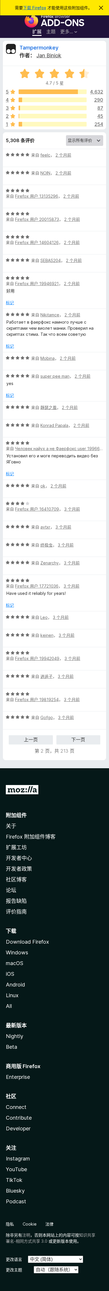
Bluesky (15, 1191)
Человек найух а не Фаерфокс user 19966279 (61, 448)
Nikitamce (49, 314)
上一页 (31, 739)
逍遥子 (46, 676)
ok (42, 485)
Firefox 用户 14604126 (37, 242)
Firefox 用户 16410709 (37, 509)
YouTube (16, 1169)
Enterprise (18, 1077)
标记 (10, 302)
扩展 (37, 31)
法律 (49, 1224)
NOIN (45, 172)
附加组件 (16, 815)
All (9, 1006)
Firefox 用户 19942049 (37, 658)
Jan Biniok (48, 55)
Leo (44, 617)
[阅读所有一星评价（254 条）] (53, 124)
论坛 (11, 890)
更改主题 (14, 1269)
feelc (45, 155)
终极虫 (46, 544)
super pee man (54, 376)
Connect (16, 1107)
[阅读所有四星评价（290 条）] (53, 100)
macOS (14, 963)
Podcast (16, 1201)
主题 (51, 31)
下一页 (78, 739)
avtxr (45, 527)
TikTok (14, 1180)
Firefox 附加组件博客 (31, 837)
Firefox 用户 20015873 (37, 219)
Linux (12, 995)
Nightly (14, 1036)
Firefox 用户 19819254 (37, 699)
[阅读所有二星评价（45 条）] (53, 116)
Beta (11, 1047)
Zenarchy (49, 562)
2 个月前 (63, 155)
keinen (46, 635)
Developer (18, 1128)
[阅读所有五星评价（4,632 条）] (53, 91)
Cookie (30, 1224)
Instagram (18, 1159)
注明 (26, 1235)
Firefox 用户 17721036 (36, 586)
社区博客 (16, 879)
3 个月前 (72, 509)
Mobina (47, 358)
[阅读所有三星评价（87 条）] (53, 108)
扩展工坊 (16, 847)
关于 (11, 826)
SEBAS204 (50, 260)
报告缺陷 (16, 901)
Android (15, 985)
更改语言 (14, 1259)
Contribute (19, 1118)
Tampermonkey (38, 48)
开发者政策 (19, 869)
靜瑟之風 (48, 407)
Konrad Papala (54, 425)
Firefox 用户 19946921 (37, 283)
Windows (17, 952)
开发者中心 (19, 858)
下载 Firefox (34, 7)
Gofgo (46, 717)
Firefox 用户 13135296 (36, 196)
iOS (10, 974)
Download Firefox (27, 942)
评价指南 (16, 912)
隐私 (10, 1224)
